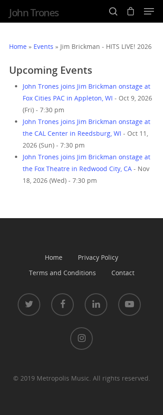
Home (18, 46)
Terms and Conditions (62, 272)
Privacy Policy (98, 257)
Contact (122, 272)
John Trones (34, 12)
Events (43, 46)
